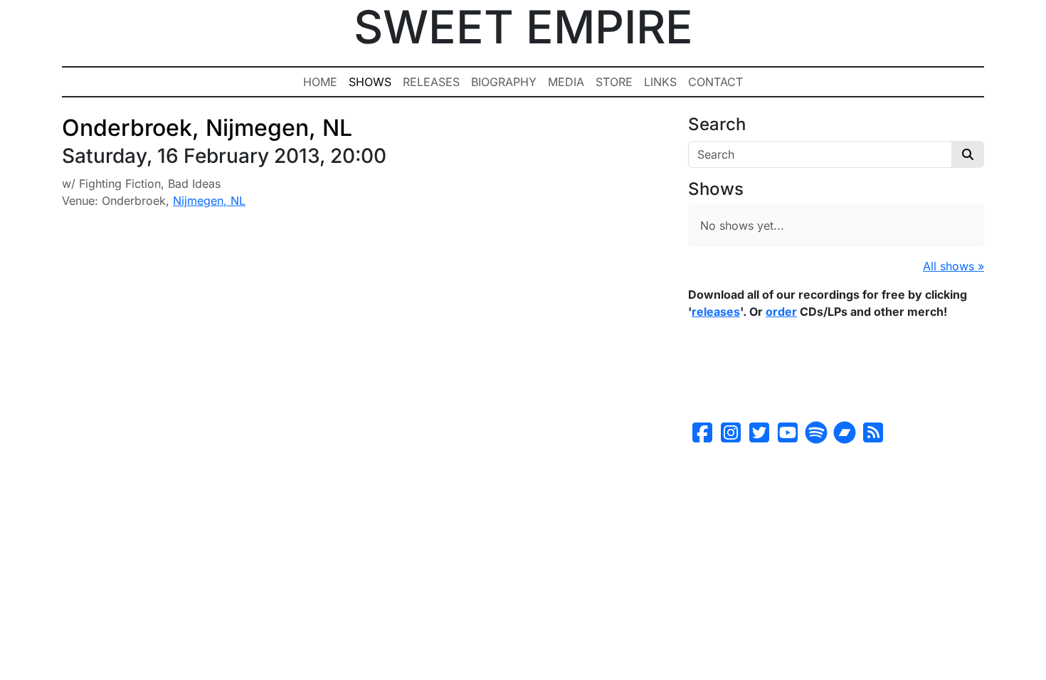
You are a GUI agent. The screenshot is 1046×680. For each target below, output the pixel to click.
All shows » (953, 266)
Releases (431, 82)
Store (614, 82)
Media (566, 82)
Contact (715, 82)
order (781, 311)
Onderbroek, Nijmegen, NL (207, 128)
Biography (504, 82)
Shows (370, 82)
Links (660, 82)
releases (716, 311)
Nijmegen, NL (209, 200)
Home (320, 82)
